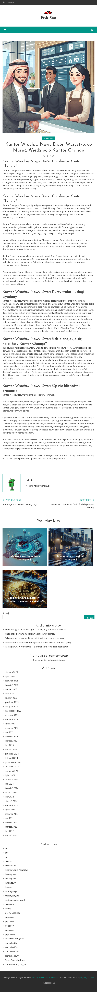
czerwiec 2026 (11, 680)
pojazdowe (10, 934)
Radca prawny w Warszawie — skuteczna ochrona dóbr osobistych (36, 646)
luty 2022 (9, 831)
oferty (8, 908)
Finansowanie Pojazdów (16, 870)
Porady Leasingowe (14, 938)
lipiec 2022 (10, 809)
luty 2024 (9, 796)
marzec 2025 (11, 740)
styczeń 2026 (11, 698)
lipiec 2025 (10, 723)
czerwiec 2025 (11, 728)
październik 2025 (13, 710)
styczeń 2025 (11, 749)
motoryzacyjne (12, 895)
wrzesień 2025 (12, 715)
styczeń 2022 (11, 835)
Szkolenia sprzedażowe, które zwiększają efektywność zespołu (34, 638)
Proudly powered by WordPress (45, 977)
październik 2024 (13, 762)
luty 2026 (9, 693)
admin (29, 480)
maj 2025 (9, 732)
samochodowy (12, 951)
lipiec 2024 (10, 775)
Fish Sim (48, 18)
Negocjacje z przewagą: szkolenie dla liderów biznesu (30, 633)
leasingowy (10, 882)
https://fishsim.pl (42, 485)
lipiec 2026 (10, 676)
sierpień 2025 (11, 719)
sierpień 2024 (11, 771)
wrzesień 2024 (12, 766)
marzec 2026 (11, 689)
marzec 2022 (11, 826)
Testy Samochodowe (15, 960)
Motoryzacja (11, 891)
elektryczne (10, 865)
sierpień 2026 (11, 672)
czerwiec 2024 (11, 779)
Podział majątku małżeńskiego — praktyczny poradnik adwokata (35, 629)
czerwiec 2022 (11, 814)
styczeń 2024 (11, 801)
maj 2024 (9, 783)
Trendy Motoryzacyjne (15, 964)
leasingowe (10, 874)
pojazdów (48, 138)
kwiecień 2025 (11, 736)
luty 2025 (9, 745)
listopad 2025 (11, 706)
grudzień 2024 (12, 753)
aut (6, 848)
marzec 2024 (11, 792)
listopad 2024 (11, 758)
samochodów (11, 943)
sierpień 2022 (11, 805)
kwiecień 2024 (11, 788)
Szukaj (6, 613)
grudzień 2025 (12, 702)
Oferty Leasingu (12, 912)
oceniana (9, 904)
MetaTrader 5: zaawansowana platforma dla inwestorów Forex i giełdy (38, 642)
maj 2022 (9, 818)
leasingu (9, 887)
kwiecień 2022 (11, 822)
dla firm (8, 861)
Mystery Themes (87, 977)
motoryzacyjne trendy (15, 900)
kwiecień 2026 (11, 685)
